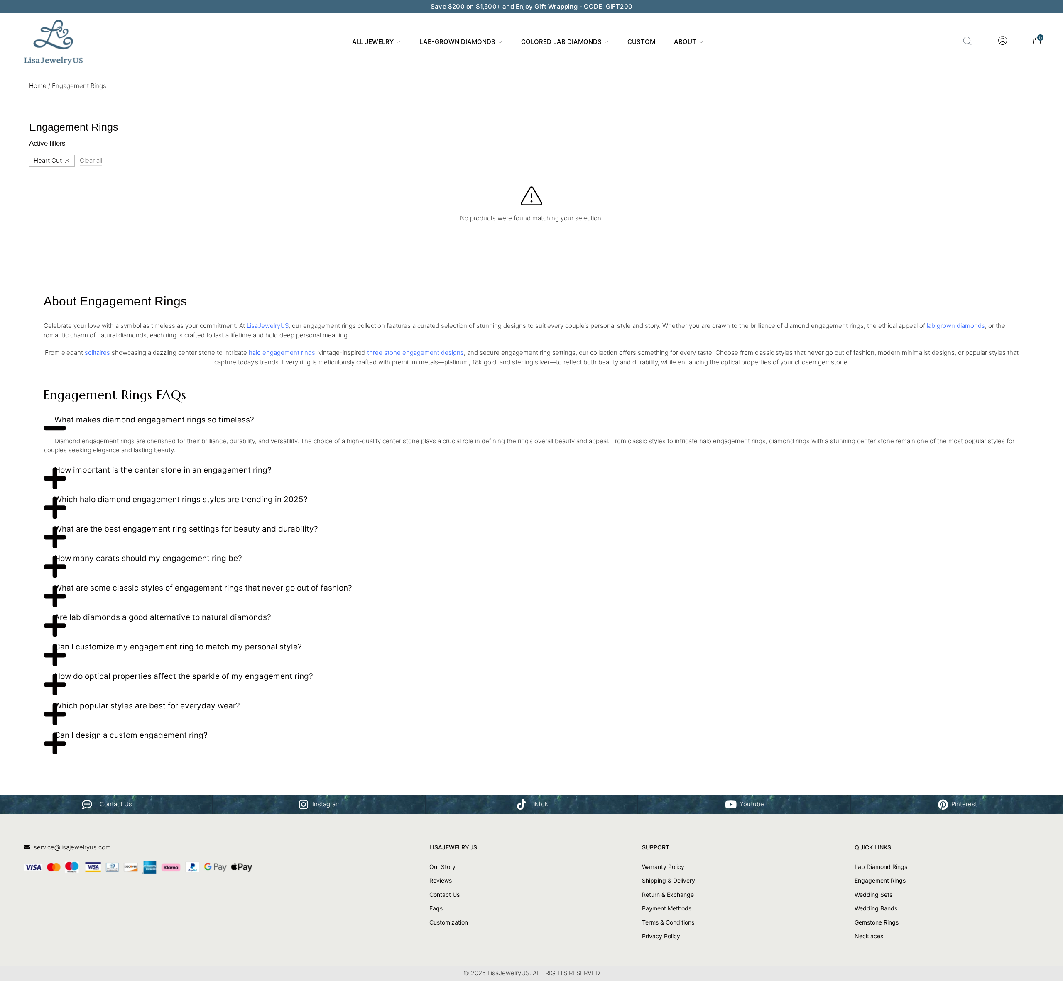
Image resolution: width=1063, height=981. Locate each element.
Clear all (91, 160)
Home (38, 86)
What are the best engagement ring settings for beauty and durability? (186, 529)
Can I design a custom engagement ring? (131, 735)
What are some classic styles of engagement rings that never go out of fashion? (203, 588)
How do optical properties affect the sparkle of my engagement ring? (183, 676)
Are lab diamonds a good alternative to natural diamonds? (162, 617)
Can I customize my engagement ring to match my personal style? (178, 647)
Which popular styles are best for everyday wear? (147, 705)
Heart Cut (48, 160)
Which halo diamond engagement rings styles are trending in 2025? (181, 499)
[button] (531, 423)
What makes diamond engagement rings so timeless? (154, 420)
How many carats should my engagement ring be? (148, 558)
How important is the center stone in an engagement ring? (163, 470)
